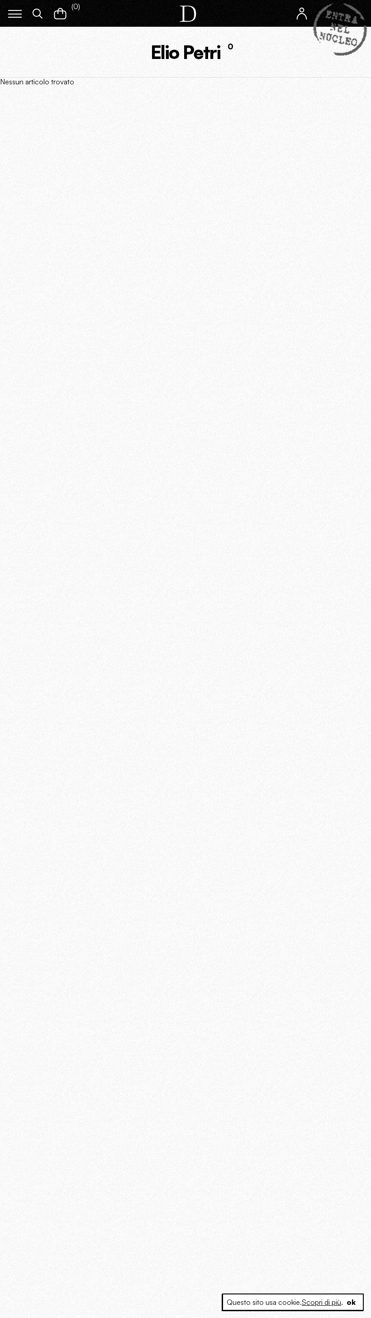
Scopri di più (321, 1302)
